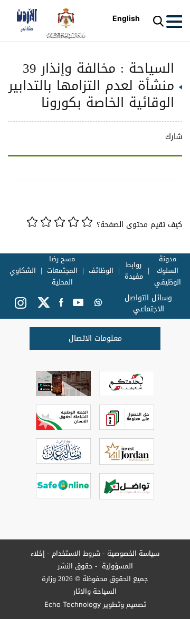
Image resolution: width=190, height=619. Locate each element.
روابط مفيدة (134, 270)
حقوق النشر (75, 566)
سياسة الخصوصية (133, 553)
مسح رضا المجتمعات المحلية (62, 270)
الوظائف (101, 271)
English (126, 18)
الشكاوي (23, 271)
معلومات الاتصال (95, 338)
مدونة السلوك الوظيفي (167, 270)
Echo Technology (72, 604)
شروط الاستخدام (76, 553)
